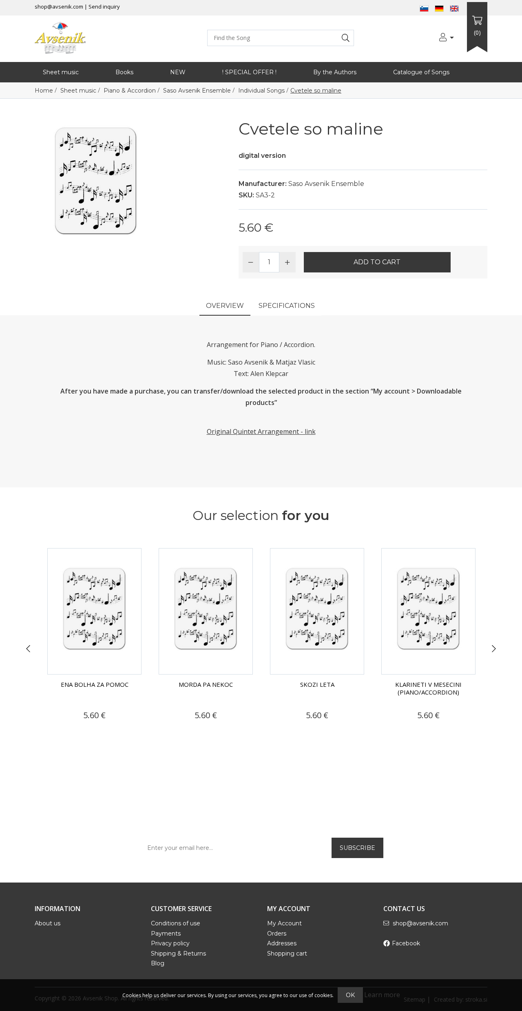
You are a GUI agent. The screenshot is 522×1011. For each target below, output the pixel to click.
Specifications (287, 306)
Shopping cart (287, 953)
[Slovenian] (424, 7)
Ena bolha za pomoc (94, 684)
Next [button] (493, 648)
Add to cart (377, 262)
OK (350, 995)
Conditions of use (175, 923)
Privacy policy (170, 943)
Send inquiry (104, 6)
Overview (225, 306)
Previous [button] (28, 648)
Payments (166, 933)
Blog (157, 963)
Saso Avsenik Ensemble (326, 184)
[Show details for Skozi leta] (317, 611)
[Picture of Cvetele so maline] (96, 179)
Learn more (382, 994)
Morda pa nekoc (206, 684)
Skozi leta (317, 684)
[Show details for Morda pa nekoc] (206, 611)
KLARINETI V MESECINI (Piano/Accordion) (428, 688)
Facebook (406, 943)
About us (47, 923)
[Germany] (439, 7)
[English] (454, 7)
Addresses (281, 943)
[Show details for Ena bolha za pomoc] (94, 611)
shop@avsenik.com (59, 6)
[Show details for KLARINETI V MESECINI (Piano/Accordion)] (428, 611)
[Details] (71, 730)
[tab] (224, 306)
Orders (276, 933)
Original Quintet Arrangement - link (261, 431)
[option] (94, 644)
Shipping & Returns (178, 953)
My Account (284, 923)
